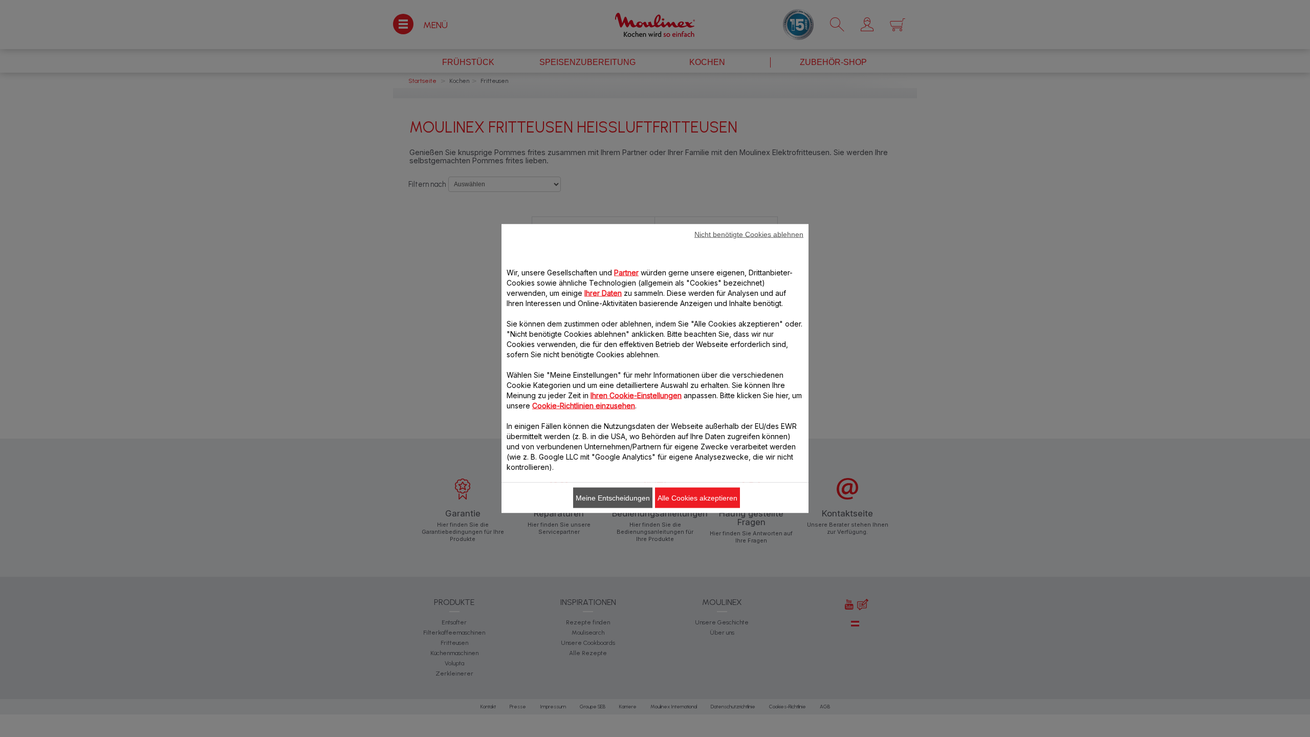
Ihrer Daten (603, 293)
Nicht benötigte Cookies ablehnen (748, 234)
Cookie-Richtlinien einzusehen (583, 405)
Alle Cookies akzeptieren (697, 498)
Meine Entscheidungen (613, 498)
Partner (626, 272)
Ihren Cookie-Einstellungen (636, 395)
